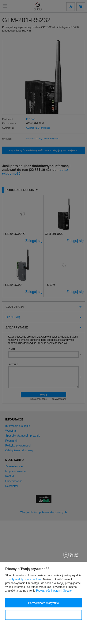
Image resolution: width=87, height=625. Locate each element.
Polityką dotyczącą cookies (24, 579)
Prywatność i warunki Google (54, 590)
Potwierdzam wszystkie (43, 602)
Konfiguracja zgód (43, 615)
